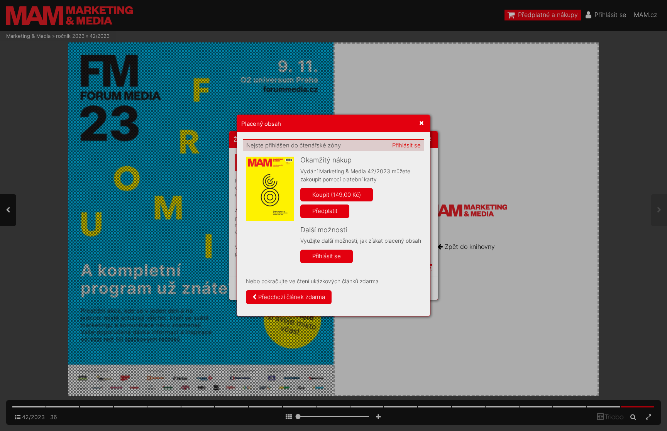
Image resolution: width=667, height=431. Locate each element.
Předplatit (324, 211)
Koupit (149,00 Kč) (336, 194)
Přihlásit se (406, 145)
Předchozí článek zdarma (291, 297)
